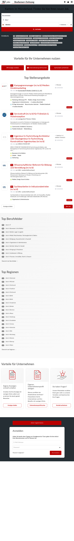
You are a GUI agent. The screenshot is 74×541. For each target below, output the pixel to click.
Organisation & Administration (40, 38)
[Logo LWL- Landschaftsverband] (4, 166)
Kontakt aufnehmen (61, 405)
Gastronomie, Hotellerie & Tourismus (47, 45)
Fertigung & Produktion (19, 40)
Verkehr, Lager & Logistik (35, 36)
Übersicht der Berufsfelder (9, 261)
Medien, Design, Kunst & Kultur (21, 42)
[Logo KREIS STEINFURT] (4, 137)
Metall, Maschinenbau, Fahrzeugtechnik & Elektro (54, 36)
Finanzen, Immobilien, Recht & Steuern (48, 40)
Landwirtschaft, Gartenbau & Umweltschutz (51, 42)
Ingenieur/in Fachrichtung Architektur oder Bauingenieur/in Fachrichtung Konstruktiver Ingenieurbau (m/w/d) (30, 139)
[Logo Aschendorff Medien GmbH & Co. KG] (4, 86)
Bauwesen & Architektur (22, 36)
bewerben (69, 107)
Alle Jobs (12, 90)
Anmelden (55, 453)
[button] (71, 24)
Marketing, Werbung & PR (31, 45)
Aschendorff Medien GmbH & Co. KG (30, 90)
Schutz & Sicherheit (18, 45)
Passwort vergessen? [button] (18, 452)
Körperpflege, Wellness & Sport (21, 47)
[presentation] (64, 2)
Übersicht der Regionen (8, 349)
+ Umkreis (62, 24)
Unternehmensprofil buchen (37, 405)
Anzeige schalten (8, 206)
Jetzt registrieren (37, 423)
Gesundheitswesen (34, 42)
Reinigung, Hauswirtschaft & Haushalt (23, 38)
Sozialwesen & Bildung (31, 40)
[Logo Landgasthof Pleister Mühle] (4, 115)
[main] (37, 235)
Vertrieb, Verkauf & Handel (56, 38)
